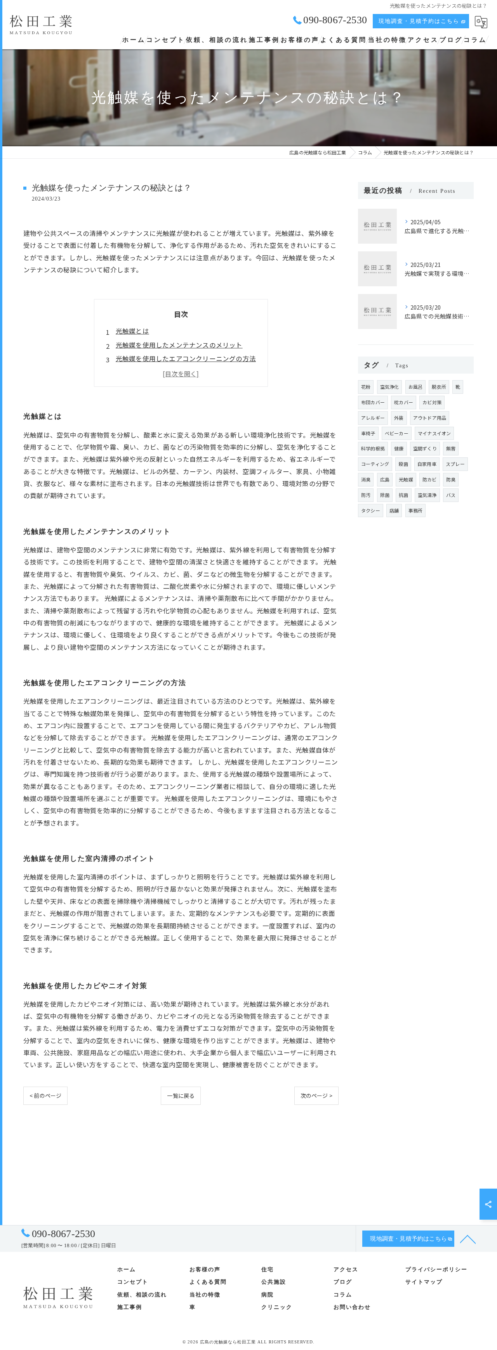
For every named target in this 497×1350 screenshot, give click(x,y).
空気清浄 (427, 495)
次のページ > (316, 1095)
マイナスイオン (434, 433)
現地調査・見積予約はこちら (419, 21)
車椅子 (368, 433)
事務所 (415, 510)
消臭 (365, 479)
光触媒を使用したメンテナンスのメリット (179, 345)
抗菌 (403, 495)
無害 (450, 448)
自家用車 (426, 463)
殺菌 (403, 463)
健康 (398, 448)
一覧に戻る (181, 1095)
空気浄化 (389, 386)
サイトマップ (424, 1282)
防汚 (365, 495)
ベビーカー (396, 433)
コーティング (375, 463)
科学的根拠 (373, 448)
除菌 (384, 495)
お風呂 (415, 386)
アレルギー (373, 417)
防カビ (429, 479)
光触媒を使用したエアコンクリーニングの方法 (186, 358)
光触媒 (406, 479)
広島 (384, 479)
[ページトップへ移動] (468, 1238)
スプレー (455, 463)
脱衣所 (439, 386)
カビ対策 (431, 402)
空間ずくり (425, 448)
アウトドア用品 (429, 417)
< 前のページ (45, 1095)
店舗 (394, 510)
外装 (398, 417)
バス (450, 495)
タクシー (370, 510)
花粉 (365, 386)
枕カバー (403, 402)
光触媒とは (132, 331)
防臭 (450, 479)
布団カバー (373, 402)
